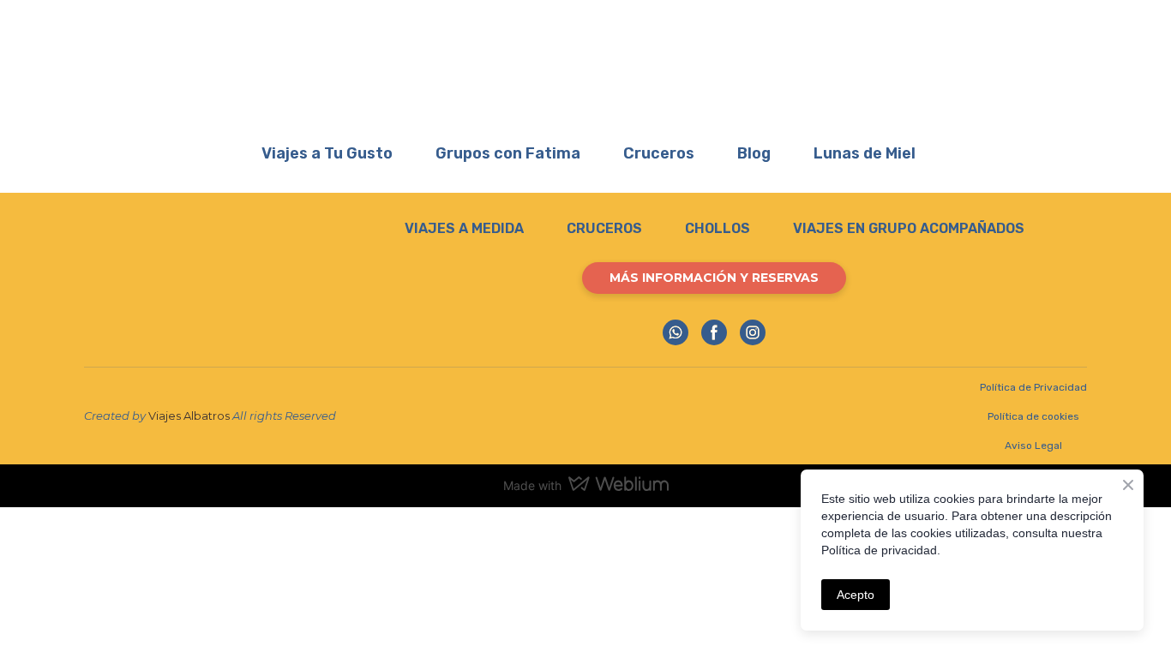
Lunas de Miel (865, 153)
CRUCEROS (604, 228)
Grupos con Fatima (507, 153)
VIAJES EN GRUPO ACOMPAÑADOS (908, 228)
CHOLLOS (717, 228)
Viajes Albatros (189, 415)
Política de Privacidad (1033, 387)
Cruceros (658, 153)
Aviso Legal (1033, 446)
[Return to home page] (585, 65)
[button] (714, 278)
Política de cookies (1033, 416)
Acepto (855, 594)
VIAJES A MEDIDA (464, 228)
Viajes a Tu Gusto (327, 153)
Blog (754, 153)
